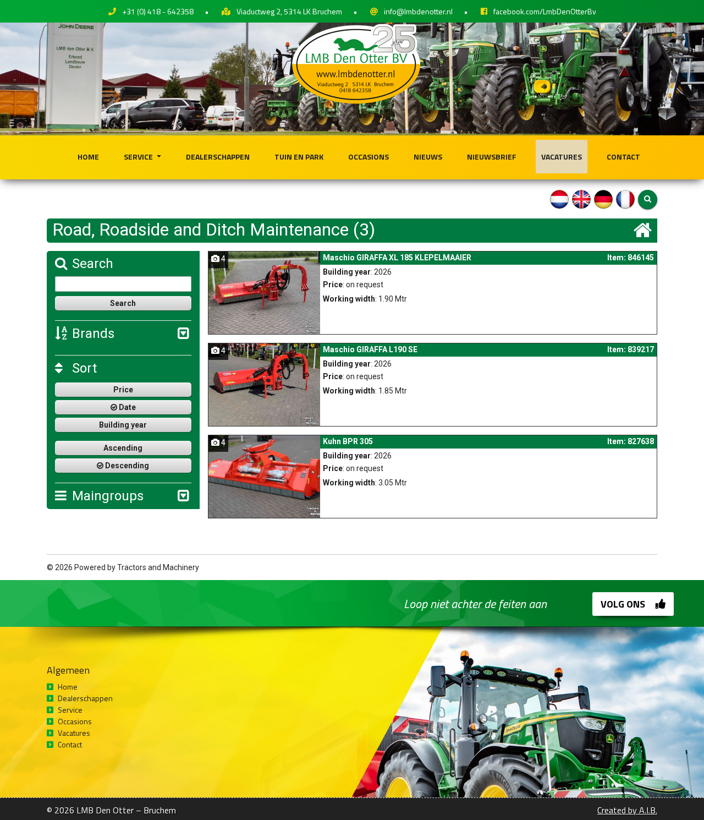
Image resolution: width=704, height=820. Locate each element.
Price (123, 389)
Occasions (368, 156)
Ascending (122, 448)
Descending (126, 465)
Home (88, 156)
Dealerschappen (218, 156)
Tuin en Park (298, 156)
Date (126, 407)
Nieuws (428, 156)
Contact (623, 156)
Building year (123, 424)
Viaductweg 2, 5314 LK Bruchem (289, 11)
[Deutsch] (603, 198)
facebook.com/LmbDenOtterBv (544, 11)
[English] (581, 198)
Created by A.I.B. (627, 810)
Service (139, 156)
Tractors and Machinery (158, 567)
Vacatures (561, 156)
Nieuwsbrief (491, 156)
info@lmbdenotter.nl (418, 11)
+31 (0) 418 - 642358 (158, 11)
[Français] (625, 198)
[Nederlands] (559, 198)
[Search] (647, 199)
